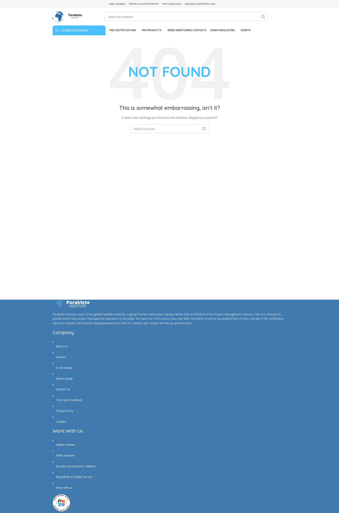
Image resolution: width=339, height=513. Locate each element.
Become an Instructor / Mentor (76, 466)
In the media (64, 368)
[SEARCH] (263, 16)
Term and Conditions (69, 400)
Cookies (61, 421)
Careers (61, 357)
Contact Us (63, 389)
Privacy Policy (64, 411)
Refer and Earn (65, 455)
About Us (62, 346)
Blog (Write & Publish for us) (74, 477)
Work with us (64, 487)
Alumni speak (64, 378)
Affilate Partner (65, 445)
